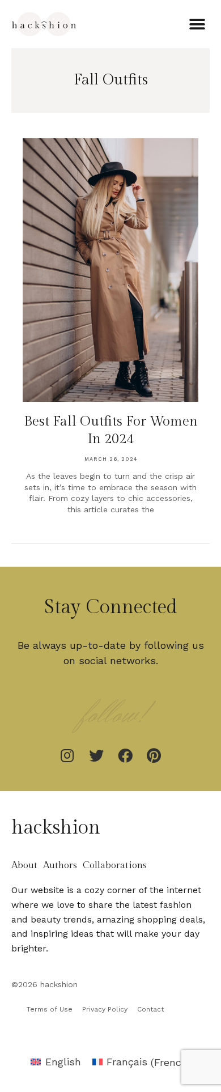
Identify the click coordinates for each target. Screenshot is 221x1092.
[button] (197, 24)
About (24, 865)
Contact (150, 1009)
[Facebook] (125, 755)
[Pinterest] (154, 755)
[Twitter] (96, 755)
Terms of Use (50, 1009)
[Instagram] (67, 755)
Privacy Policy (105, 1009)
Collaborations (115, 865)
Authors (60, 865)
